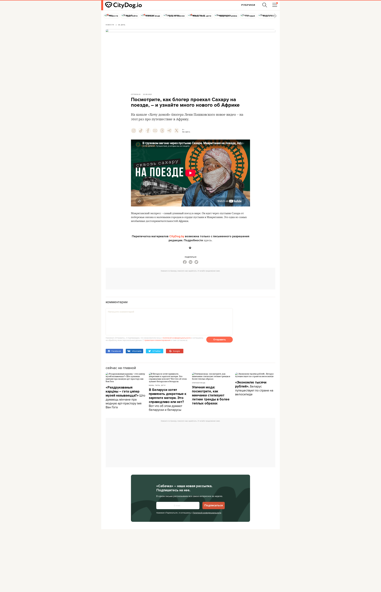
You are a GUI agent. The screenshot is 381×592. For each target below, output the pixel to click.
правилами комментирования (157, 340)
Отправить (219, 339)
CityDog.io (136, 94)
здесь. (208, 240)
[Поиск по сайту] (264, 5)
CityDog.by (176, 236)
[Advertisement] (190, 280)
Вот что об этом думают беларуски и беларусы (167, 400)
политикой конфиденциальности (177, 337)
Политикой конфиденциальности (207, 512)
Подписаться (213, 505)
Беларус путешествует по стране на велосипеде (254, 388)
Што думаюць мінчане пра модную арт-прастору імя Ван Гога (125, 397)
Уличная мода (198, 383)
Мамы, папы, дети (157, 385)
